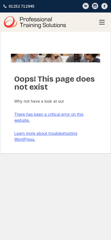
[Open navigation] (102, 22)
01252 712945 (21, 6)
